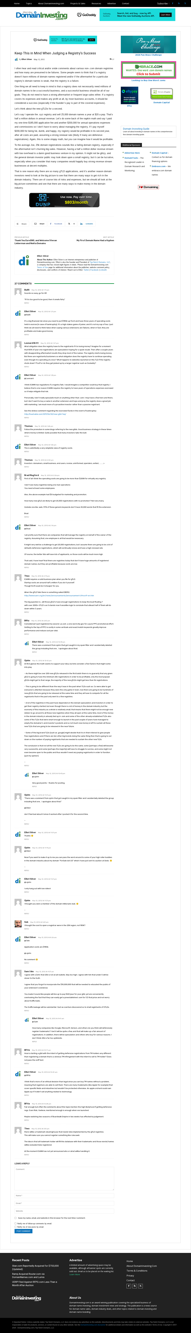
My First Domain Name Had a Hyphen (95, 240)
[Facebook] (172, 3)
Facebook (94, 270)
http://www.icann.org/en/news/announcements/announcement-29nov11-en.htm (59, 596)
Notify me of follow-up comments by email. (34, 1224)
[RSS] (178, 3)
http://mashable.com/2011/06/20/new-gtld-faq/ (45, 414)
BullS (27, 290)
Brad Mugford (31, 475)
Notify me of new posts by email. (30, 1227)
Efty (129, 105)
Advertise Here (132, 153)
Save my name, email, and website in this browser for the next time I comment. (51, 1218)
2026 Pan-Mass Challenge (148, 54)
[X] (185, 3)
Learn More (74, 1274)
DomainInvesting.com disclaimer (93, 1325)
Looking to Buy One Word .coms (148, 80)
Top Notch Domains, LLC (100, 262)
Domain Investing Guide (136, 128)
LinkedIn (103, 270)
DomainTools (131, 158)
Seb (26, 922)
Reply (26, 303)
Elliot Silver (27, 59)
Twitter (86, 270)
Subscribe (162, 3)
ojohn (27, 660)
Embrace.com (159, 166)
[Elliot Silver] (17, 59)
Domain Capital (159, 153)
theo (27, 576)
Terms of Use (42, 267)
